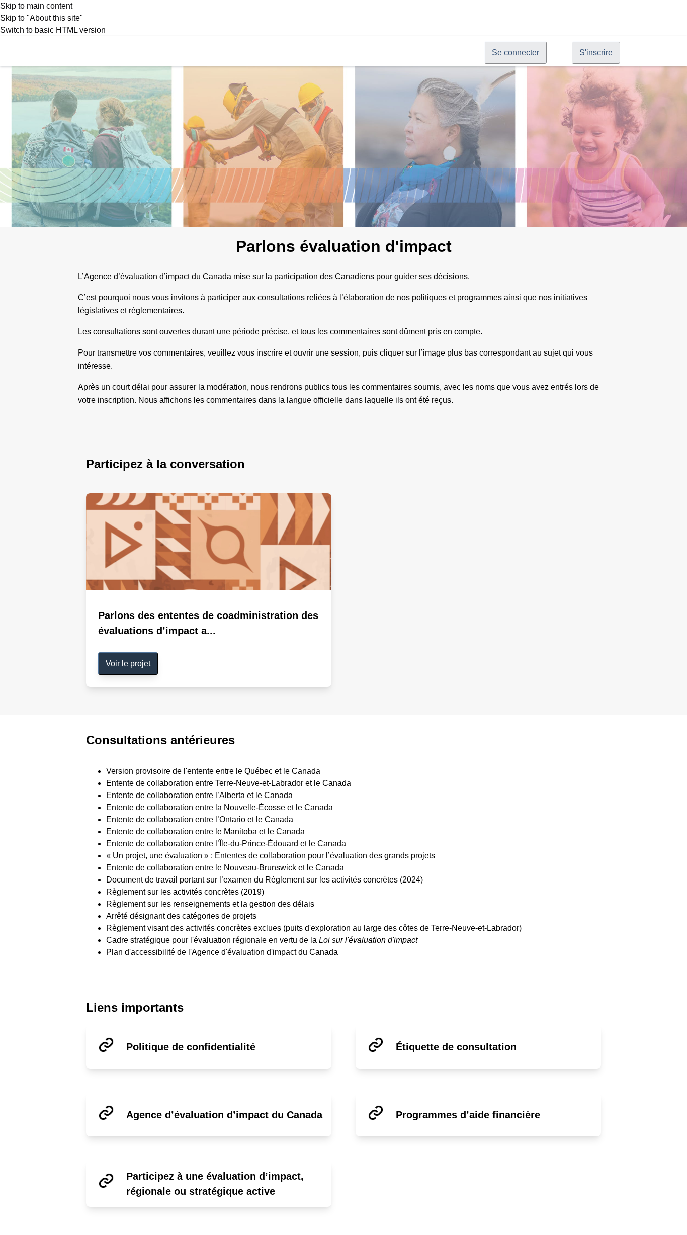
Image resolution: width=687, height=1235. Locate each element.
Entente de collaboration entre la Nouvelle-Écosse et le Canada (219, 807)
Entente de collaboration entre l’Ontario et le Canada (199, 819)
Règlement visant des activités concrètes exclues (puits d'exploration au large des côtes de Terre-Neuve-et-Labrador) (314, 928)
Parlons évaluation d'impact (344, 246)
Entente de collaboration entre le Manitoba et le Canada (205, 831)
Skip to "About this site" (41, 18)
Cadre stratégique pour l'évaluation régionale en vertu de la (261, 940)
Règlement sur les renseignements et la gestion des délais (210, 904)
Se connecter (515, 52)
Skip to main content (36, 6)
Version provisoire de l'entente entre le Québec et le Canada (213, 771)
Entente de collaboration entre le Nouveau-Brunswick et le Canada (225, 867)
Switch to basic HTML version (53, 30)
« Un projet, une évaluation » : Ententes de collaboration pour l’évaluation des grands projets (270, 855)
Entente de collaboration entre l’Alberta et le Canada (199, 795)
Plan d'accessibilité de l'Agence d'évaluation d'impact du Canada (222, 952)
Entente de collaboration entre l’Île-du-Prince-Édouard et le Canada (226, 843)
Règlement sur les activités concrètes (172, 892)
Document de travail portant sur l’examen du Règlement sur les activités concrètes (252, 879)
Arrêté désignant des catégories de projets (181, 916)
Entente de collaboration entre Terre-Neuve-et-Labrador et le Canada (228, 783)
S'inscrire (596, 52)
